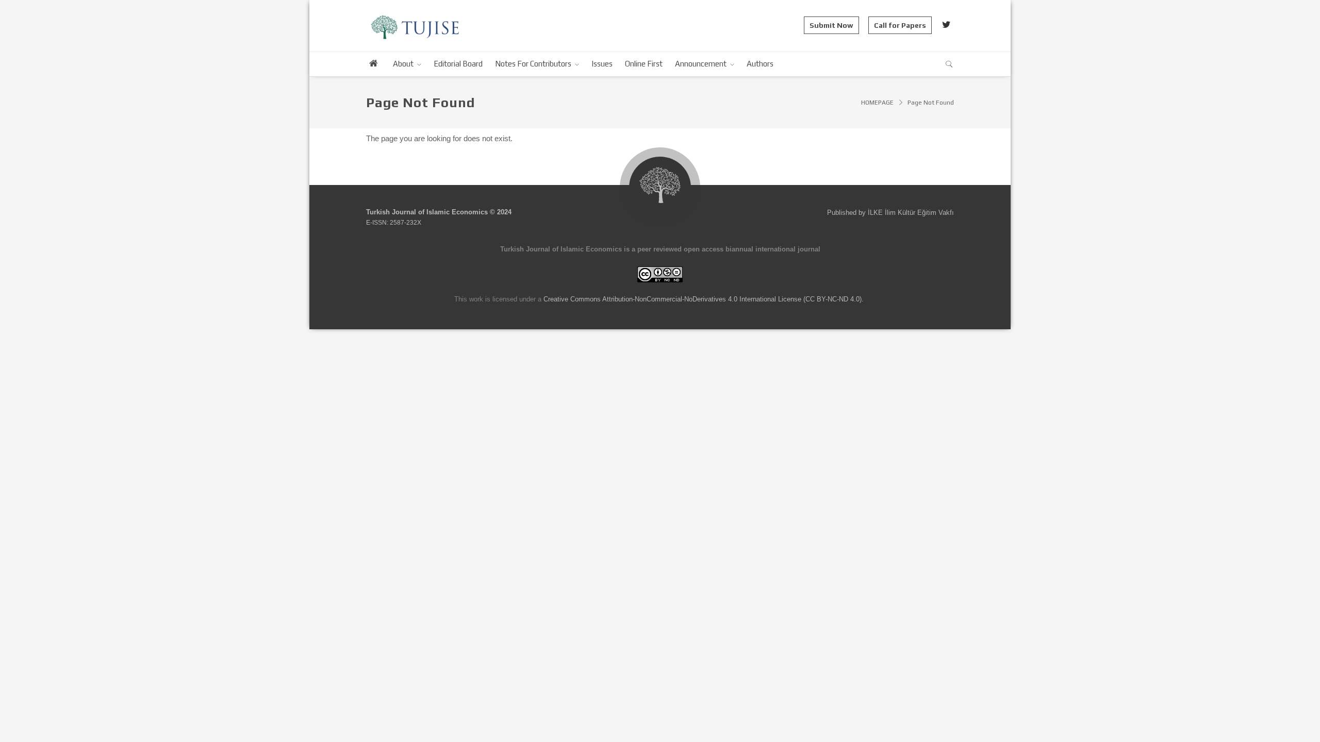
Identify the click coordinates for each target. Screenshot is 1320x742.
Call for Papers (900, 25)
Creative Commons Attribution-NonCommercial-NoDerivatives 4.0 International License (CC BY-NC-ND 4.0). (703, 299)
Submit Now (831, 25)
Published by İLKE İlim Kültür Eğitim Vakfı (890, 212)
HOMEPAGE (877, 102)
